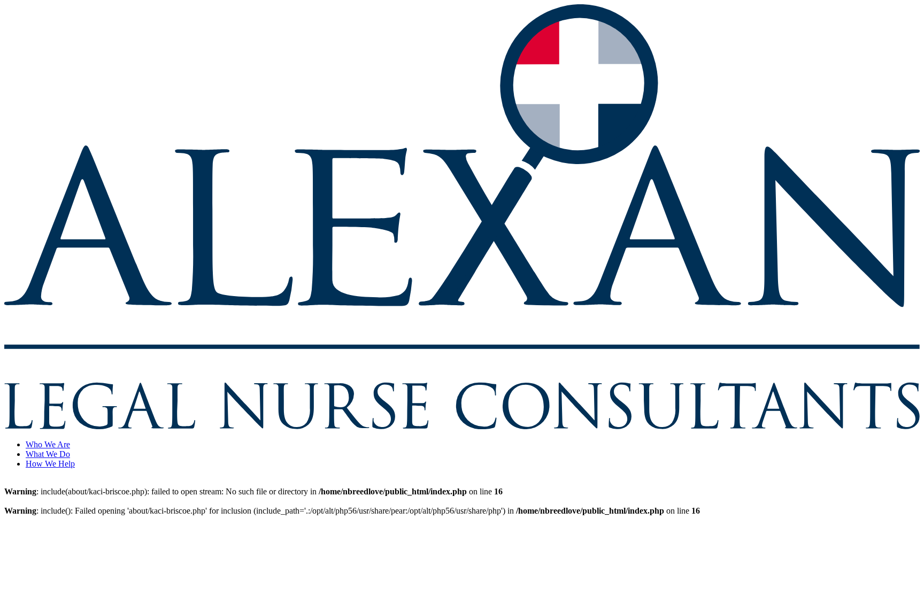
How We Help (50, 463)
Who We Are (48, 444)
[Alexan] (462, 426)
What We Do (48, 454)
